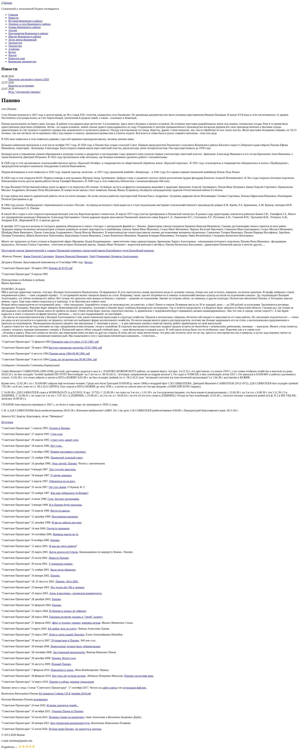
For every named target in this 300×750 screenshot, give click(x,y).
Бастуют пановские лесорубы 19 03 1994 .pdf (75, 347)
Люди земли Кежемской (22, 39)
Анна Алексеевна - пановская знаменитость (75, 593)
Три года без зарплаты (62, 469)
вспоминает (41, 699)
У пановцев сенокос (61, 563)
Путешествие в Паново (65, 640)
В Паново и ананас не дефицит (67, 610)
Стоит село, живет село (64, 439)
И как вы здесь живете (62, 546)
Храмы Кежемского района (24, 27)
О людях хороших (61, 475)
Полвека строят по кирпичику (66, 717)
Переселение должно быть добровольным (75, 646)
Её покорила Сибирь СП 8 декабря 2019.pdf (65, 693)
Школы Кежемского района (24, 36)
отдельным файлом (135, 687)
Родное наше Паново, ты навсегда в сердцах (75, 728)
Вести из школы (60, 510)
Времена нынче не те (65, 534)
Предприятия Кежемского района (28, 33)
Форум (12, 55)
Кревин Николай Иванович (71, 256)
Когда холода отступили (63, 551)
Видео (12, 52)
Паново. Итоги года (64, 658)
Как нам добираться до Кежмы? (69, 492)
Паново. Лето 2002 (67, 581)
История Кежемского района (25, 20)
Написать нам (16, 58)
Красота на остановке (21, 85)
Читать (88, 262)
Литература (15, 42)
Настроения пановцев (65, 516)
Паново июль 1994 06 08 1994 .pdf (69, 353)
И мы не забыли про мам (66, 522)
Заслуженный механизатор (69, 652)
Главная (13, 14)
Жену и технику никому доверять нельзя (76, 622)
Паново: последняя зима (138, 675)
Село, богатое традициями (63, 498)
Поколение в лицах (62, 669)
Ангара (12, 30)
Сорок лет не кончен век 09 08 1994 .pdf (73, 359)
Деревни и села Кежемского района (29, 24)
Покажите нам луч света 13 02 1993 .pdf (75, 341)
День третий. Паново (64, 463)
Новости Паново (59, 557)
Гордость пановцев (58, 528)
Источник (7, 422)
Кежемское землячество (22, 61)
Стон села (56, 434)
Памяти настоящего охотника (67, 451)
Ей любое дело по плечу (62, 628)
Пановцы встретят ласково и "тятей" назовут (75, 616)
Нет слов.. (56, 445)
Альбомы (13, 49)
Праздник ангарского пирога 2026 (28, 79)
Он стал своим (57, 487)
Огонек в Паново (59, 428)
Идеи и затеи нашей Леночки (66, 634)
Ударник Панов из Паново (67, 711)
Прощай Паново (61, 664)
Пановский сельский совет (66, 457)
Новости (13, 17)
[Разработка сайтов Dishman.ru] (27, 746)
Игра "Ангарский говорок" (24, 91)
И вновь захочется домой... (62, 705)
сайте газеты (109, 687)
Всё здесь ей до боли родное (69, 675)
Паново (54, 540)
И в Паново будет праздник (65, 504)
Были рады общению (63, 569)
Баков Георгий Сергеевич (39, 256)
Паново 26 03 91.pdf (60, 268)
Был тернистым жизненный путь (70, 723)
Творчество (15, 45)
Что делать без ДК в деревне (67, 587)
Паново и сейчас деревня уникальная (71, 681)
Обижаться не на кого (62, 481)
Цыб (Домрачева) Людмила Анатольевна (114, 256)
